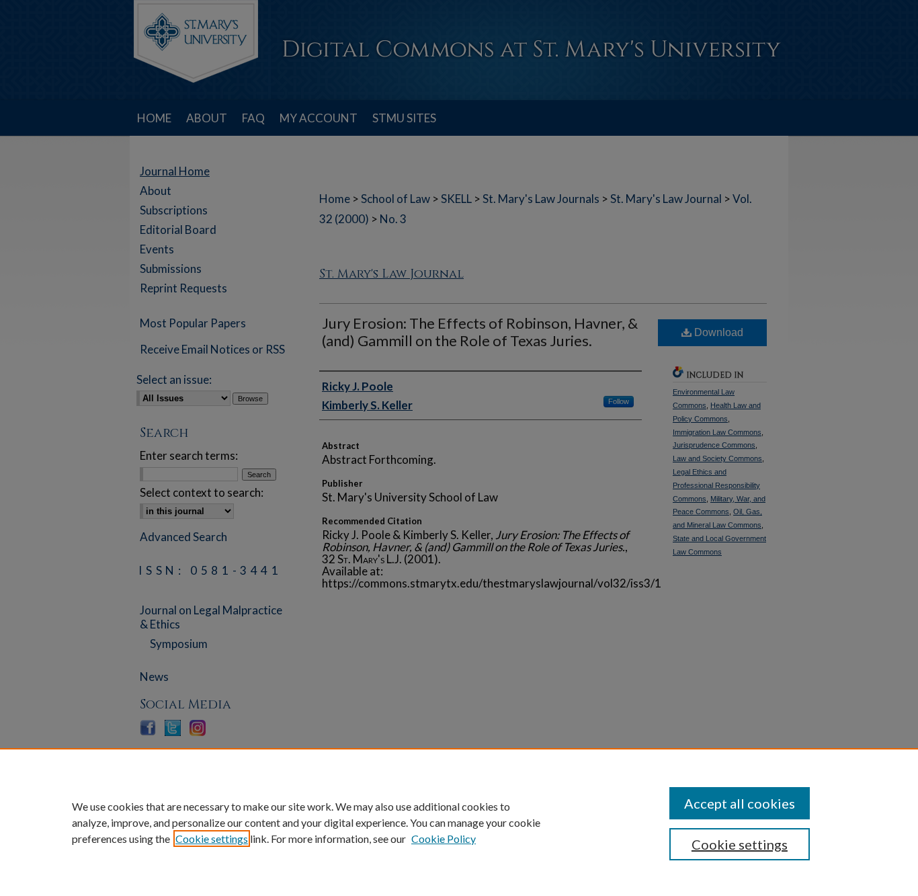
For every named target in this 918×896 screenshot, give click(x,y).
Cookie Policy (443, 838)
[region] (459, 822)
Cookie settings (211, 838)
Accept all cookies (739, 803)
